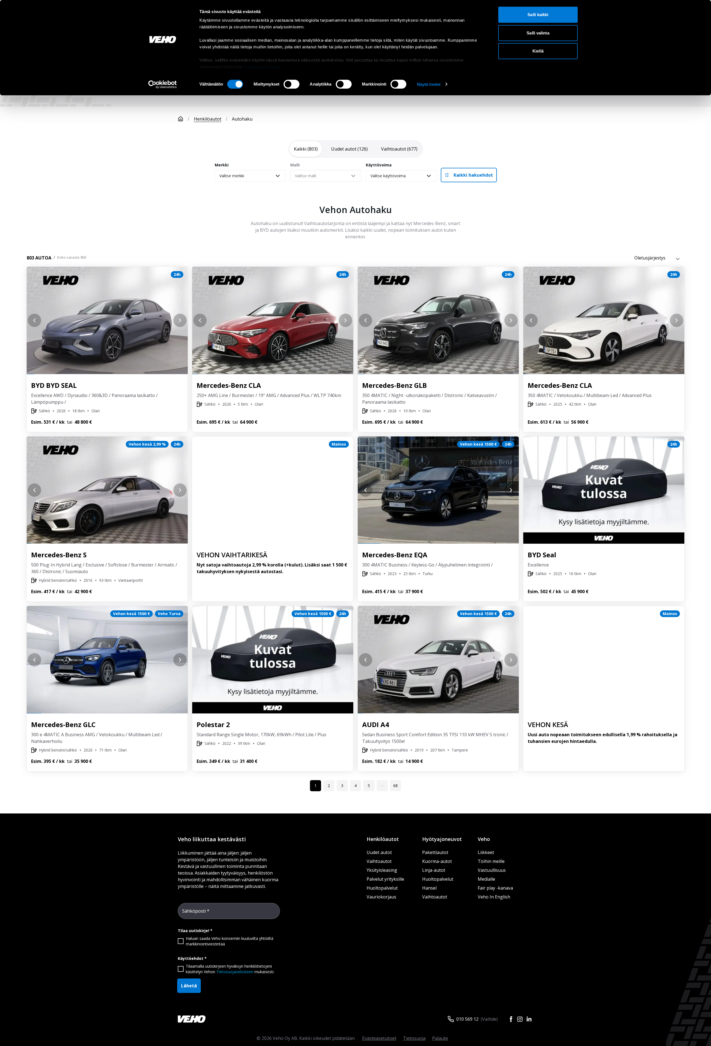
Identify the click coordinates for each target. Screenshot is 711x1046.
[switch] (291, 84)
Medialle (486, 879)
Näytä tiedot (428, 84)
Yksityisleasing (382, 870)
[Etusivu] (180, 119)
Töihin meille (491, 861)
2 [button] (329, 785)
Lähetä (189, 986)
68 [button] (395, 785)
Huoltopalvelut (382, 888)
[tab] (305, 149)
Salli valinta (538, 33)
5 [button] (369, 785)
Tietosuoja (414, 1038)
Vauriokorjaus (381, 897)
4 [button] (355, 785)
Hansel (429, 888)
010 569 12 (467, 1019)
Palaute (440, 1038)
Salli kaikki (537, 14)
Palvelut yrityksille (385, 879)
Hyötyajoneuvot (442, 839)
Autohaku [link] (242, 119)
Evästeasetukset (379, 1038)
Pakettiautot (435, 852)
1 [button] (315, 785)
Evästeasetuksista (262, 66)
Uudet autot (379, 852)
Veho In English (494, 897)
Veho (484, 839)
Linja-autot (433, 870)
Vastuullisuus (492, 870)
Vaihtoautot (379, 861)
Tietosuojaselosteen (234, 971)
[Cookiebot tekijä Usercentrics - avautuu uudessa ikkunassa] (162, 84)
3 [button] (342, 785)
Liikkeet (486, 852)
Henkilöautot (207, 119)
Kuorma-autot (437, 861)
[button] (382, 785)
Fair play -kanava (495, 888)
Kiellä (538, 51)
